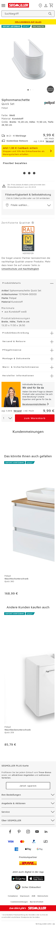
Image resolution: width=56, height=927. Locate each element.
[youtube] (37, 832)
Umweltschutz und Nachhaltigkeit (20, 268)
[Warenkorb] (52, 5)
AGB (33, 896)
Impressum (24, 896)
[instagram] (28, 832)
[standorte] (40, 5)
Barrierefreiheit (36, 902)
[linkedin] (46, 832)
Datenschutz (42, 896)
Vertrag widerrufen (44, 924)
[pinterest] (19, 832)
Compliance (13, 896)
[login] (46, 5)
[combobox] (7, 418)
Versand (50, 141)
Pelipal (4, 108)
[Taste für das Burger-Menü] (3, 5)
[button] (28, 205)
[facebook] (10, 832)
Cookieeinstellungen (19, 902)
